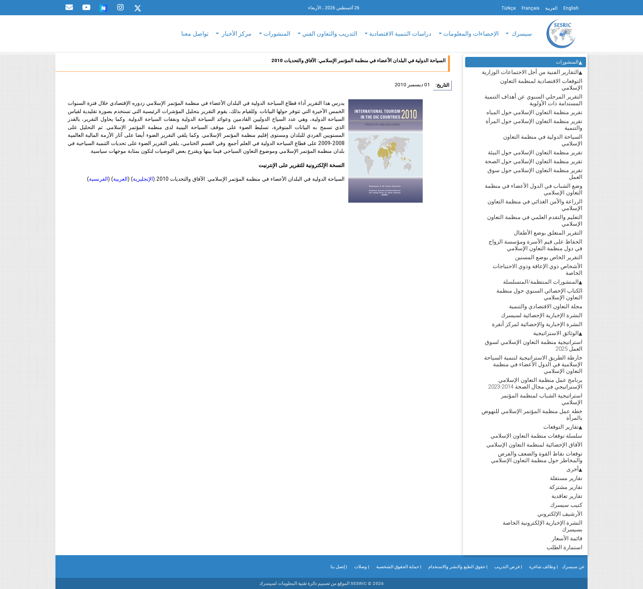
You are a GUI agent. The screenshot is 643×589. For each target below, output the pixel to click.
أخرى (572, 469)
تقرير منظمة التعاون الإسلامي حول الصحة (533, 161)
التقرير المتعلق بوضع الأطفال (548, 232)
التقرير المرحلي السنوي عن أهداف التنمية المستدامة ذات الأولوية (533, 100)
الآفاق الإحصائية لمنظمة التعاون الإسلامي (534, 444)
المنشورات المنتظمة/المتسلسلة (541, 281)
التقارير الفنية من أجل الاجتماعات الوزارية (530, 71)
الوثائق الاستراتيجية (556, 333)
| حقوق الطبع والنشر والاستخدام (457, 566)
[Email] (69, 7)
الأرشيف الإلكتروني (559, 513)
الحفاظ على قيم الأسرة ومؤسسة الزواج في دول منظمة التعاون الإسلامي (535, 245)
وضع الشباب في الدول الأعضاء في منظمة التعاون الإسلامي (533, 189)
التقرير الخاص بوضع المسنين (548, 257)
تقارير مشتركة (565, 486)
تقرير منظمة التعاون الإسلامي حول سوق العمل (534, 173)
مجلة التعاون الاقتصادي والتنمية (545, 306)
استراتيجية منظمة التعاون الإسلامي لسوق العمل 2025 (533, 345)
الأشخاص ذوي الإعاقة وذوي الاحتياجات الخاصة (537, 269)
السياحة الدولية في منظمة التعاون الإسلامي (542, 140)
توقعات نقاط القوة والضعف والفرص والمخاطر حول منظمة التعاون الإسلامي (536, 457)
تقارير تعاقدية (566, 495)
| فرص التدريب (508, 566)
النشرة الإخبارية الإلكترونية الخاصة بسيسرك (542, 526)
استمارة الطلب (564, 547)
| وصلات (361, 566)
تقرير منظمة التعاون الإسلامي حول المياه (534, 112)
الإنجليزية (143, 179)
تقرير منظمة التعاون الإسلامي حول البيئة (535, 152)
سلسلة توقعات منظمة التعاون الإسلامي (536, 435)
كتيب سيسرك (566, 504)
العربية (120, 179)
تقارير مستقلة (566, 478)
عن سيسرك (573, 566)
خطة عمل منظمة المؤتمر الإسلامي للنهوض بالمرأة (532, 414)
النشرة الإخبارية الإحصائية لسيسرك (541, 315)
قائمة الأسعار (567, 538)
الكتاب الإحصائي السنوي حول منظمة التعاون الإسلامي (539, 294)
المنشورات (567, 62)
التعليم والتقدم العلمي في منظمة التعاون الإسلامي (534, 220)
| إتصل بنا (338, 566)
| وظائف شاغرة (543, 566)
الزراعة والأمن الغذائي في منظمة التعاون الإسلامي (534, 205)
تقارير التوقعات (561, 426)
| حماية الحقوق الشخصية (398, 566)
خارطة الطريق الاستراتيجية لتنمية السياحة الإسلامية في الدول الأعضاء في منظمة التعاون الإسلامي (533, 364)
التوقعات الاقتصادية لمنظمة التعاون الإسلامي (541, 84)
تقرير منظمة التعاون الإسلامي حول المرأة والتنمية (534, 124)
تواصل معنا (194, 33)
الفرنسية (98, 179)
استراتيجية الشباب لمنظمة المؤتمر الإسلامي (541, 399)
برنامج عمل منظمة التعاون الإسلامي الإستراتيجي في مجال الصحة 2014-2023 (535, 383)
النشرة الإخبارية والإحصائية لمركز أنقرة (537, 324)
